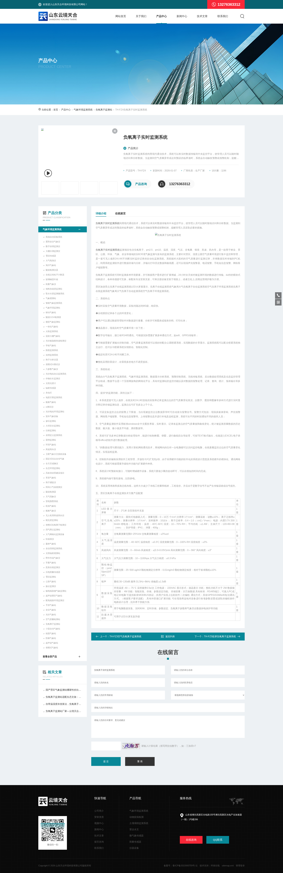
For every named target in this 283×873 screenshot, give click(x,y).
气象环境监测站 (53, 308)
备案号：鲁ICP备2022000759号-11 (181, 865)
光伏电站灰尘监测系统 (56, 374)
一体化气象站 (52, 326)
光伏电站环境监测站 (55, 411)
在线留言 (120, 213)
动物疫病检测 (136, 817)
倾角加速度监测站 (54, 289)
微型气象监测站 (53, 322)
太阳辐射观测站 (53, 553)
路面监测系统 (52, 350)
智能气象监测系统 (54, 303)
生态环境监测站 (53, 468)
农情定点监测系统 (54, 435)
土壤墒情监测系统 (138, 823)
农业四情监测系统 (54, 548)
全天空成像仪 (52, 463)
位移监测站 (51, 430)
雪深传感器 (51, 256)
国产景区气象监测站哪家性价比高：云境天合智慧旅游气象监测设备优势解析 (64, 690)
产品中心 (161, 16)
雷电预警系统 (52, 501)
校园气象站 (51, 633)
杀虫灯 (49, 393)
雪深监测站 (51, 577)
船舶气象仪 (51, 511)
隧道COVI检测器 (53, 317)
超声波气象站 (52, 643)
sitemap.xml (228, 865)
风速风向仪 (51, 449)
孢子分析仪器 (52, 359)
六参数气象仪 (52, 369)
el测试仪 (50, 407)
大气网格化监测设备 (55, 534)
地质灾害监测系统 (54, 397)
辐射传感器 (51, 388)
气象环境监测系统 (83, 109)
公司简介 (99, 811)
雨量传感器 (135, 842)
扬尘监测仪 (51, 586)
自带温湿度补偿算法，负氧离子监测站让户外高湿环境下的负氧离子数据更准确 (64, 704)
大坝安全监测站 (53, 426)
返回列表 (170, 636)
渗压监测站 (51, 421)
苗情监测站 (51, 440)
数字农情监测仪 (53, 246)
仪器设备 (134, 848)
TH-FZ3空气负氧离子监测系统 (125, 636)
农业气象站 (51, 610)
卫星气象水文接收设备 (56, 454)
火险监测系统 (52, 331)
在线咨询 (191, 839)
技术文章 (202, 16)
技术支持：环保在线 (210, 865)
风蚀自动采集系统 (54, 237)
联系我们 (222, 16)
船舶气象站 (51, 402)
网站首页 (120, 16)
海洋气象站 (51, 265)
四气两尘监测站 (53, 529)
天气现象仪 (51, 496)
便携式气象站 (52, 647)
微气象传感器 (136, 835)
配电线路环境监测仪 (55, 600)
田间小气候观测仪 (54, 487)
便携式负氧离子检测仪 (56, 525)
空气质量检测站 (53, 619)
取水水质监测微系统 (55, 293)
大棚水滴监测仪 (53, 251)
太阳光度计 (51, 383)
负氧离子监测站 (104, 109)
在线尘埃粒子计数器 (55, 274)
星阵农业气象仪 (53, 241)
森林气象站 (51, 544)
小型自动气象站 (53, 629)
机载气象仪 (51, 284)
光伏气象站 (51, 614)
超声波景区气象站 (54, 595)
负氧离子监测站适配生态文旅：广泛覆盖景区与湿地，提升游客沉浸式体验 (64, 697)
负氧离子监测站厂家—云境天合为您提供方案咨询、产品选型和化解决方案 (64, 711)
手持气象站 (51, 605)
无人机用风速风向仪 (55, 515)
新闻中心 (182, 16)
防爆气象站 (51, 638)
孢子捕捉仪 (51, 482)
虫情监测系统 (52, 355)
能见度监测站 (52, 520)
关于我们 (141, 16)
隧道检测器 (51, 492)
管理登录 (240, 865)
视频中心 (99, 823)
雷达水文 (134, 829)
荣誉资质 (99, 817)
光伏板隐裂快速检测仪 (56, 341)
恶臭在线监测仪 (53, 567)
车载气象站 (51, 562)
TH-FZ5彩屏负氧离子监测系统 (220, 636)
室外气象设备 (52, 416)
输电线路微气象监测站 (56, 591)
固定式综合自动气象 (55, 459)
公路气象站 (51, 581)
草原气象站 (51, 477)
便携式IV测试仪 (53, 364)
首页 (55, 109)
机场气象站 (51, 506)
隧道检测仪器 (52, 270)
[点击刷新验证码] (131, 746)
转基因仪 (50, 539)
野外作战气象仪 (53, 558)
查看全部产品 (50, 656)
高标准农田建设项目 (55, 473)
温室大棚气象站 (53, 336)
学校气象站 (51, 345)
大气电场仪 (51, 260)
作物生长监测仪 (53, 378)
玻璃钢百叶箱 (52, 279)
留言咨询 (99, 842)
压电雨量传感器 (53, 572)
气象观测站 (51, 298)
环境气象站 (51, 444)
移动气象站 (51, 312)
